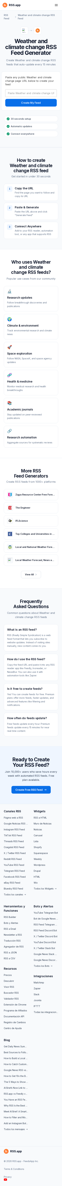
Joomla (37, 1000)
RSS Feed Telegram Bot (46, 924)
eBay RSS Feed (12, 882)
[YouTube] (5, 1179)
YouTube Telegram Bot (46, 912)
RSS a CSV (9, 958)
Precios (8, 975)
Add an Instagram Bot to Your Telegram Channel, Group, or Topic (16, 1123)
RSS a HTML (40, 817)
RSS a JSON (10, 952)
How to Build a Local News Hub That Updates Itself (16, 1058)
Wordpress (39, 865)
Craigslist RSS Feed (14, 847)
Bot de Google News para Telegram (46, 918)
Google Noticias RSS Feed (16, 823)
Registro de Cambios (15, 1022)
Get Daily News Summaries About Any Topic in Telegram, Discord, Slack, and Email (16, 1046)
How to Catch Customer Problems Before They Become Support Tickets (16, 1064)
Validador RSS (11, 998)
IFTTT (37, 1006)
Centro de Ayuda (13, 1028)
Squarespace (41, 853)
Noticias (38, 829)
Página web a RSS (13, 817)
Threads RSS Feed (14, 841)
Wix (36, 882)
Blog (7, 1040)
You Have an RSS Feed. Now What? (16, 1099)
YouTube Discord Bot (45, 942)
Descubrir (9, 981)
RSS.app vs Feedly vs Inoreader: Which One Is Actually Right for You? (16, 1093)
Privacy (8, 1176)
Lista (36, 841)
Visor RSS (9, 986)
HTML (37, 876)
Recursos (10, 968)
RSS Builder (10, 917)
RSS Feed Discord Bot (45, 930)
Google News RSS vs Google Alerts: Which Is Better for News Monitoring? (16, 1070)
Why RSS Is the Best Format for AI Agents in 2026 (16, 1105)
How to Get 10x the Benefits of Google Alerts (16, 1076)
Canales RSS (12, 811)
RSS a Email (10, 928)
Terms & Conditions (14, 1169)
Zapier (37, 988)
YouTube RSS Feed (14, 865)
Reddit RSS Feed (13, 859)
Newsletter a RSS (13, 934)
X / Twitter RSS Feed (15, 853)
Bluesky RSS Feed (13, 888)
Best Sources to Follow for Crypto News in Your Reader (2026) (16, 1052)
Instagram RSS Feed (14, 829)
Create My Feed (31, 102)
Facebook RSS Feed (15, 876)
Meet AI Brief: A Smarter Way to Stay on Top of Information (16, 1111)
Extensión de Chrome (15, 1004)
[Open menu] (56, 5)
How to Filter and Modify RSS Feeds (16, 1117)
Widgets (39, 811)
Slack (36, 994)
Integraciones (43, 976)
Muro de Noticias (43, 823)
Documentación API (14, 1016)
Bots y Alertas (11, 923)
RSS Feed (6, 17)
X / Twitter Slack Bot (44, 948)
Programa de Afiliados (15, 1010)
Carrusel (38, 835)
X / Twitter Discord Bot (45, 936)
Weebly (38, 859)
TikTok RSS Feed (13, 835)
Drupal (37, 870)
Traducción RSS (12, 940)
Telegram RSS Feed (14, 870)
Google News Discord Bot (46, 960)
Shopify (38, 847)
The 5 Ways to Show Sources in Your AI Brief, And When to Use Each (16, 1082)
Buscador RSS (11, 992)
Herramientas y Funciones (14, 908)
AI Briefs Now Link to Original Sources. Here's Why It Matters (16, 1087)
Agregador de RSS (14, 946)
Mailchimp (39, 982)
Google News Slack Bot (46, 954)
